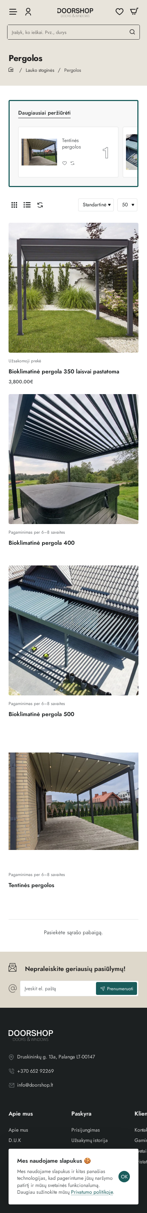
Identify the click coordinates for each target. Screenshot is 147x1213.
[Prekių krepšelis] (134, 11)
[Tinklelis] (14, 205)
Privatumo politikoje (92, 1192)
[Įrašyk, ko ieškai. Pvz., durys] (132, 32)
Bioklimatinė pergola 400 (42, 543)
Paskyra (81, 1114)
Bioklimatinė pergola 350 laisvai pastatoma (64, 372)
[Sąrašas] (27, 205)
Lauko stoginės (40, 70)
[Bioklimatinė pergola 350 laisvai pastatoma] (73, 288)
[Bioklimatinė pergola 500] (73, 630)
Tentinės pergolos (71, 143)
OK (124, 1176)
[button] (65, 163)
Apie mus (21, 1114)
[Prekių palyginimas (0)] (38, 205)
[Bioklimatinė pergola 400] (73, 459)
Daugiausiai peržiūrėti (44, 113)
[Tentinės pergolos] (39, 152)
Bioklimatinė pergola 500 (41, 714)
